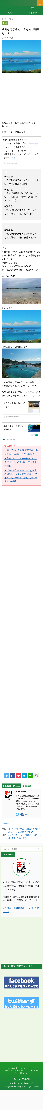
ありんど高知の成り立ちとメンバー (16, 1068)
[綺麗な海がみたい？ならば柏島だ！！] (24, 775)
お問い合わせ (23, 1073)
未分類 (6, 823)
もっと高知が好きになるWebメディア (21, 1083)
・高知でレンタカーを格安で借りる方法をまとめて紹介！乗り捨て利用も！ (20, 462)
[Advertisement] (21, 96)
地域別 (10, 13)
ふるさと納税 (32, 13)
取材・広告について (21, 1070)
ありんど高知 (21, 1079)
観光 (32, 8)
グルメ (10, 8)
